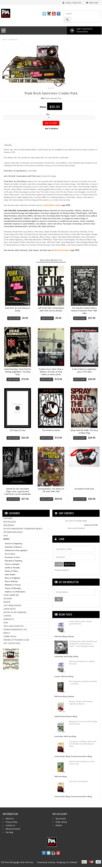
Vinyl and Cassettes (13, 626)
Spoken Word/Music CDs (15, 630)
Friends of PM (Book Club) (16, 640)
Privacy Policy (11, 822)
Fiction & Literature (12, 564)
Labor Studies (10, 575)
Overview (8, 145)
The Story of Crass (18, 430)
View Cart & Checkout (76, 528)
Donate (6, 602)
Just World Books (12, 606)
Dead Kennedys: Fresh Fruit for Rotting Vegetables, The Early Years (17, 372)
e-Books (7, 616)
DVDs (5, 623)
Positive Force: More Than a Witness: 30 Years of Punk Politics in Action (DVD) (51, 372)
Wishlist (59, 825)
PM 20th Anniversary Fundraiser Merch (22, 529)
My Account (61, 818)
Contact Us (10, 825)
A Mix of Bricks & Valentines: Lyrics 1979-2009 (84, 370)
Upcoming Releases (13, 532)
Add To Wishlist (51, 129)
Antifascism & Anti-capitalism (16, 550)
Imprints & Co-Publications (15, 592)
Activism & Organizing (13, 544)
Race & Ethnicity (11, 581)
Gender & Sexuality (12, 568)
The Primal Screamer (51, 430)
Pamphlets (8, 619)
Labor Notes (9, 609)
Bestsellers (9, 522)
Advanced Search (13, 829)
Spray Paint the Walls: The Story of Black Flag (84, 431)
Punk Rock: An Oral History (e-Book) (18, 309)
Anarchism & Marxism (13, 547)
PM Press (29, 862)
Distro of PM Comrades (15, 612)
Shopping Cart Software (67, 862)
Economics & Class (12, 557)
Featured (8, 518)
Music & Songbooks (12, 578)
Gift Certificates (11, 643)
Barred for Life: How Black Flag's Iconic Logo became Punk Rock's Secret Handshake (17, 491)
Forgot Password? (62, 570)
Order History (61, 822)
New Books (8, 525)
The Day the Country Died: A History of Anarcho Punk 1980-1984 (84, 311)
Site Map (9, 832)
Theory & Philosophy (13, 588)
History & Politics (11, 571)
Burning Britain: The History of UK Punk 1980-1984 (51, 490)
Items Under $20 (11, 595)
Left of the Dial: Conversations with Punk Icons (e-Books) (51, 309)
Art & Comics (10, 554)
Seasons (7, 599)
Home (4, 39)
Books (6, 539)
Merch (6, 633)
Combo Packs (12, 39)
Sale (5, 536)
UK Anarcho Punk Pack (84, 489)
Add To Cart (14, 318)
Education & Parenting (13, 561)
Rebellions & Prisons (13, 585)
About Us (10, 818)
